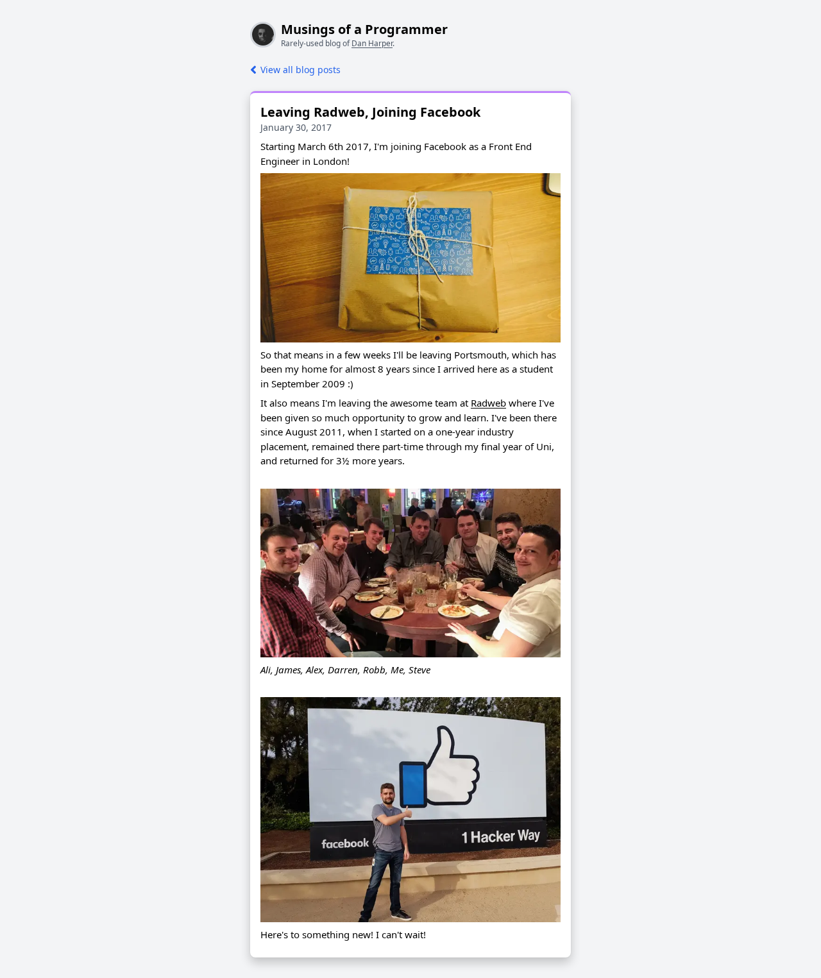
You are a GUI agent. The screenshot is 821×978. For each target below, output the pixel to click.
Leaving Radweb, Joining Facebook (370, 112)
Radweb (488, 402)
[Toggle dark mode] (10, 10)
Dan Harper (372, 43)
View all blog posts (300, 69)
